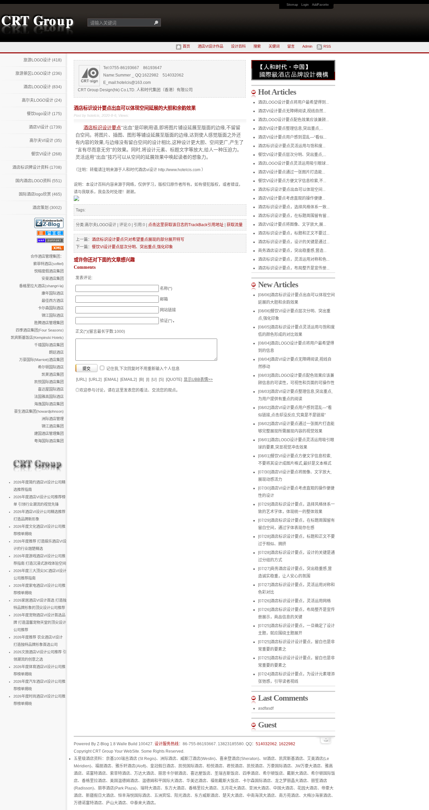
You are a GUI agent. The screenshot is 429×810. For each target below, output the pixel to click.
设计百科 (238, 46)
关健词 (274, 46)
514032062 (266, 744)
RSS (327, 46)
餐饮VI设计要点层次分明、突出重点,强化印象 (132, 247)
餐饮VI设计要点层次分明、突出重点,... (292, 154)
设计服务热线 (167, 744)
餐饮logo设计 (44, 113)
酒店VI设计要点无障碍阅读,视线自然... (292, 111)
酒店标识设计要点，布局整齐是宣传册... (293, 268)
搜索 (257, 46)
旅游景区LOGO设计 (38, 73)
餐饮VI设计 (46, 154)
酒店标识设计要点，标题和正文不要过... (293, 233)
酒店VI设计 (45, 127)
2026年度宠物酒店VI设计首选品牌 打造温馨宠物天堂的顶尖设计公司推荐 (39, 622)
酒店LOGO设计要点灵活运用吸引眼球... (293, 163)
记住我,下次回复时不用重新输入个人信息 (143, 368)
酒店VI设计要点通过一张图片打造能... (291, 172)
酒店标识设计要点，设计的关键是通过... (293, 242)
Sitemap (292, 4)
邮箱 (164, 299)
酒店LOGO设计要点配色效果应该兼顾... (293, 119)
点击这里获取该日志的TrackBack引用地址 (186, 224)
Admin (307, 46)
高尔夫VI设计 (45, 140)
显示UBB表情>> (198, 379)
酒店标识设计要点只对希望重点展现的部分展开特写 (138, 239)
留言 (291, 46)
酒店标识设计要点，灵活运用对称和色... (293, 259)
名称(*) (166, 288)
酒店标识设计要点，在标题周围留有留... (293, 215)
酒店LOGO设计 (42, 87)
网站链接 (168, 310)
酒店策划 (47, 207)
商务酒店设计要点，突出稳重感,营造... (292, 250)
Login (305, 4)
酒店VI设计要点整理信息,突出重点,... (290, 128)
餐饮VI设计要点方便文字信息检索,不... (292, 181)
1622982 (287, 744)
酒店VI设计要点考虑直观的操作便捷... (291, 198)
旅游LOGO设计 (42, 60)
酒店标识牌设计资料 (37, 167)
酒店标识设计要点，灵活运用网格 (294, 601)
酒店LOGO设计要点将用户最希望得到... (293, 102)
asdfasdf (265, 708)
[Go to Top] (325, 744)
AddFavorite (320, 4)
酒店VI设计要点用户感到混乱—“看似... (292, 137)
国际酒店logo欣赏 (40, 194)
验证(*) (166, 320)
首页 (186, 46)
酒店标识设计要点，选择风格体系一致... (293, 207)
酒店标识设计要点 (102, 127)
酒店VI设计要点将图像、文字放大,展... (292, 224)
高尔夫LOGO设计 (42, 100)
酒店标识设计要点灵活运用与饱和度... (291, 146)
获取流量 (235, 224)
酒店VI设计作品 (210, 46)
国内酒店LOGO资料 (38, 181)
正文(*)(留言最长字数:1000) (100, 331)
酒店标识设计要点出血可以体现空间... (291, 189)
